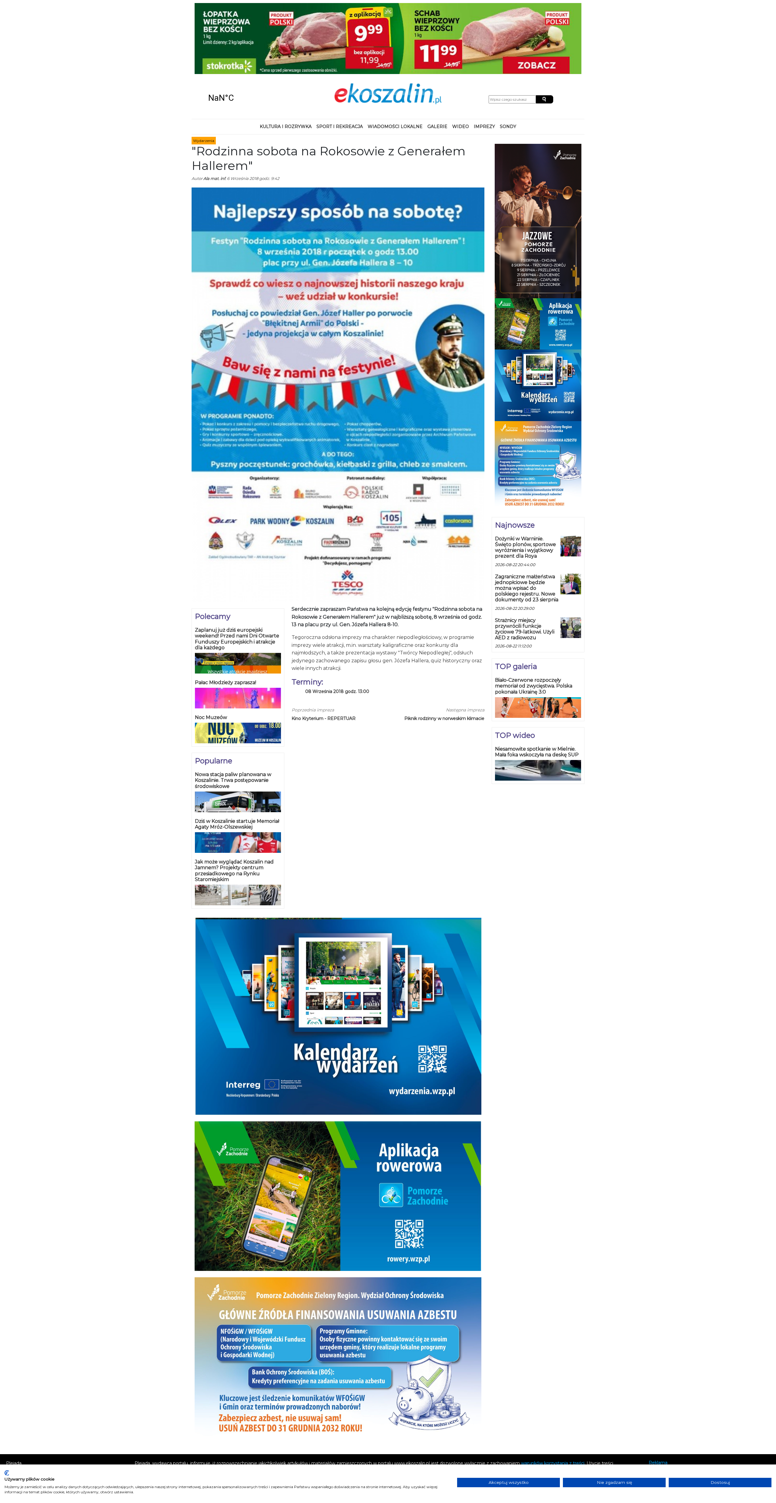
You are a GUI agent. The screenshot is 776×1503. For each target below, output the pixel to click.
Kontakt (657, 1406)
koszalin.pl (661, 1422)
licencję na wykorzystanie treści (483, 1405)
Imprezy (484, 62)
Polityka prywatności (670, 1414)
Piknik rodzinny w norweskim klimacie (444, 653)
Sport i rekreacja (339, 62)
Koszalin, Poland (242, 33)
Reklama (658, 1398)
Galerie (437, 62)
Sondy (508, 62)
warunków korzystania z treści (552, 1398)
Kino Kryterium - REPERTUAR (324, 653)
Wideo (460, 62)
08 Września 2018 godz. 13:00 (337, 627)
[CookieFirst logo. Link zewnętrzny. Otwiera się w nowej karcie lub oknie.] (7, 1473)
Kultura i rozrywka (286, 62)
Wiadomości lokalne (395, 62)
